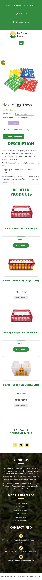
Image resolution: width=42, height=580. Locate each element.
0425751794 (23, 14)
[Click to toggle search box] (13, 22)
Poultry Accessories (21, 510)
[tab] (13, 136)
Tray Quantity (8, 117)
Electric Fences (21, 507)
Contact (32, 5)
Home (8, 5)
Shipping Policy (21, 517)
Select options (21, 297)
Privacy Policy (21, 513)
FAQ (13, 5)
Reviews (19, 5)
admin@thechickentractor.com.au (21, 561)
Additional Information (13, 137)
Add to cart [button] (21, 245)
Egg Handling (24, 130)
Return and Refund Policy (21, 520)
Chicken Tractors (21, 503)
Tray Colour (7, 114)
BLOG (26, 5)
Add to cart (13, 123)
